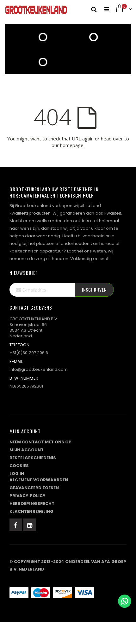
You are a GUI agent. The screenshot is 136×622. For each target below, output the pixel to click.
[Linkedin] (29, 524)
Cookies (19, 466)
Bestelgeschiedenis (32, 458)
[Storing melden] (68, 580)
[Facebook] (15, 524)
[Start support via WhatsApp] (124, 601)
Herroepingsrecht (31, 503)
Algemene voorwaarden (38, 480)
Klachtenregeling (31, 511)
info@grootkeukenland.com (38, 369)
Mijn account (26, 450)
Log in (16, 474)
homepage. (72, 145)
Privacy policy (27, 496)
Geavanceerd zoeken (34, 488)
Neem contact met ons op (40, 442)
